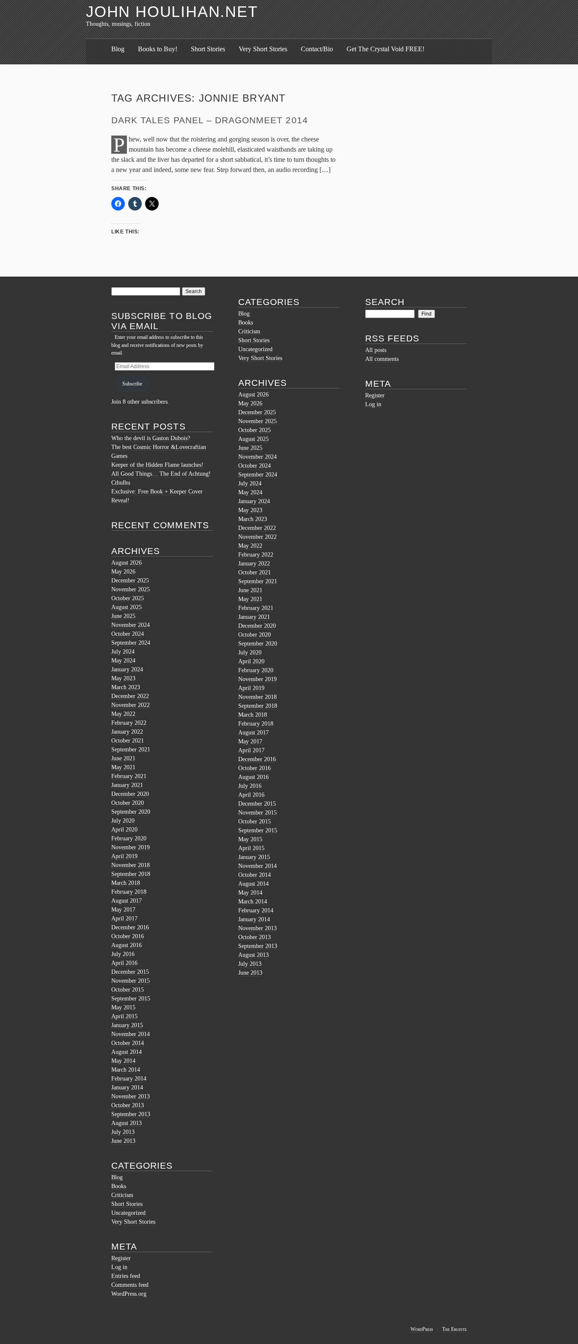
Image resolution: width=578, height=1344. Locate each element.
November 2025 (130, 589)
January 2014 (127, 1087)
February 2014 (128, 1078)
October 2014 (127, 1043)
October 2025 (127, 598)
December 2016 (130, 927)
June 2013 (123, 1141)
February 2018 (128, 892)
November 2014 (130, 1034)
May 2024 (123, 660)
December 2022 (130, 696)
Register (121, 1258)
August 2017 (126, 901)
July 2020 (123, 820)
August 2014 (126, 1052)
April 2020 (124, 829)
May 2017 (123, 909)
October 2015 (127, 990)
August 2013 (126, 1123)
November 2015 (130, 981)
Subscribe (132, 384)
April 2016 (124, 963)
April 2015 (124, 1016)
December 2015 (130, 972)
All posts (375, 350)
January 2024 (127, 669)
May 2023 (123, 678)
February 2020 (128, 838)
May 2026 (123, 571)
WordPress (421, 1329)
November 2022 (130, 705)
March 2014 (125, 1070)
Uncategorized (128, 1213)
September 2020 (130, 812)
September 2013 (130, 1114)
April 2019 (124, 856)
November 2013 (130, 1096)
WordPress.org (128, 1294)
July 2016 (123, 954)
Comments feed (130, 1285)
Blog (117, 49)
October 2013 (127, 1105)
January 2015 (127, 1025)
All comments (382, 359)
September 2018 (130, 874)
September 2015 (130, 998)
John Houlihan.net (172, 11)
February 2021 (128, 776)
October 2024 (127, 634)
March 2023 (125, 687)
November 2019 (130, 847)
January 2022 (127, 732)
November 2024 (130, 625)
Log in (119, 1267)
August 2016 (126, 945)
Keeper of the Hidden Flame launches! (157, 465)
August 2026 (126, 563)
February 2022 (128, 723)
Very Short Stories (263, 49)
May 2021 (123, 767)
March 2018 (125, 883)
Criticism (122, 1195)
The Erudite (454, 1329)
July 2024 (123, 651)
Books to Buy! (157, 49)
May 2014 (123, 1061)
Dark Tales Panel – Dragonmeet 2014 (209, 120)
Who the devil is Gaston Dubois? (150, 438)
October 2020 (127, 803)
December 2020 (130, 794)
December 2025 (130, 580)
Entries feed (125, 1276)
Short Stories (208, 49)
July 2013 (123, 1132)
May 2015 (123, 1007)
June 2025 (123, 616)
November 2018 (130, 865)
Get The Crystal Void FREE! (385, 49)
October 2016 (127, 936)
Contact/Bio (317, 49)
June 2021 (123, 758)
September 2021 (130, 749)
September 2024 (130, 643)
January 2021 (127, 785)
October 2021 (127, 740)
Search (385, 302)
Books (118, 1186)
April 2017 (124, 918)
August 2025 (126, 607)
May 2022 (123, 714)
